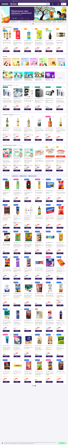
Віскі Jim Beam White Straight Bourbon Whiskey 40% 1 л (28, 130)
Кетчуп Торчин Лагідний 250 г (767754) (28, 322)
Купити (6, 51)
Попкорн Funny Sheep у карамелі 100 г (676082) (39, 296)
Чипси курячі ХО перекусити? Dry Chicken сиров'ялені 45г (61, 270)
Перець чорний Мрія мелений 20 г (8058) (6, 245)
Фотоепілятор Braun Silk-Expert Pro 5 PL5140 (28, 101)
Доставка (17, 1)
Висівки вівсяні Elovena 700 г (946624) (28, 348)
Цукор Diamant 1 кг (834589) (6, 296)
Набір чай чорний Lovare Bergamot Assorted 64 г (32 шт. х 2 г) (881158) (18, 348)
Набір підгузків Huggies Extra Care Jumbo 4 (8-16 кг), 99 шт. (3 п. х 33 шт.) (60, 161)
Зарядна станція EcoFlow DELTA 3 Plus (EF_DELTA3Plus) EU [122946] (39, 101)
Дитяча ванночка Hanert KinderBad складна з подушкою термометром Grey (17, 101)
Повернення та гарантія (27, 1)
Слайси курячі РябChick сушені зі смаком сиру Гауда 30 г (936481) (61, 399)
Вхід (52, 4)
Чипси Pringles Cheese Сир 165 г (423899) (39, 193)
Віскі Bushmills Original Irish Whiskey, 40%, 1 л (17, 130)
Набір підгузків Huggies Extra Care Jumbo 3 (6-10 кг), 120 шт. (50, 161)
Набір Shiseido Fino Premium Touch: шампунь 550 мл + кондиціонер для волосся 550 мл (27, 218)
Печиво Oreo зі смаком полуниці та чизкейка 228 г (50, 218)
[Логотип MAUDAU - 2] (5, 4)
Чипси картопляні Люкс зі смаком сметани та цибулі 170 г (28, 270)
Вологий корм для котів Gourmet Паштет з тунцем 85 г (7, 399)
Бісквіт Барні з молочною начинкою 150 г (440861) (49, 245)
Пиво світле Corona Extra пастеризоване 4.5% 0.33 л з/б (39, 130)
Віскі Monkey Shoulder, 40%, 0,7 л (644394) (49, 130)
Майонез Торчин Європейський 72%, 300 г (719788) (39, 245)
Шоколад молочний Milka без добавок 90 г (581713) (17, 270)
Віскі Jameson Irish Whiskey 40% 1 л (6, 130)
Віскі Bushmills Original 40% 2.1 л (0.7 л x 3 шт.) (7, 43)
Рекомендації (7, 175)
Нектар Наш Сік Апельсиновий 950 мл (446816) (60, 296)
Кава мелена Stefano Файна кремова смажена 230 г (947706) (18, 426)
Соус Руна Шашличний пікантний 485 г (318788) (28, 193)
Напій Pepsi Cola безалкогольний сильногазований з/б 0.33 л (17, 323)
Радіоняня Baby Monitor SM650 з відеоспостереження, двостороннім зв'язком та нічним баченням (50, 101)
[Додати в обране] (11, 29)
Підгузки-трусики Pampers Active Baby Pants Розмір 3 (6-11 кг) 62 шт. (7, 161)
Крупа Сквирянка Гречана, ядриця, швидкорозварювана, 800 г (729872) (39, 348)
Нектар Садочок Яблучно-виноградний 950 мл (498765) (39, 399)
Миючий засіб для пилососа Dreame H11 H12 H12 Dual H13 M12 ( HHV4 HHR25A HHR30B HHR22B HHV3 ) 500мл (60, 101)
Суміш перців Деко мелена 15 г (6, 373)
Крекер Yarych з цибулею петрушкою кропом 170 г (60, 348)
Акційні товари (33, 176)
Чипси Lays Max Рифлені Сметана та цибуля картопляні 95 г (18, 296)
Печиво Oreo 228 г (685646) (49, 193)
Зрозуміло (62, 443)
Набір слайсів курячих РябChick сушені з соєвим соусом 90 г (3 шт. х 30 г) (28, 296)
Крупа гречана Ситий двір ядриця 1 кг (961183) (6, 193)
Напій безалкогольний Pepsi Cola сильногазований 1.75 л (61, 323)
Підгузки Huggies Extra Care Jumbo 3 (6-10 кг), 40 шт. (39, 161)
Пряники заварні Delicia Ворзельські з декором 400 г (7, 218)
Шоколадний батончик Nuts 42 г (18, 373)
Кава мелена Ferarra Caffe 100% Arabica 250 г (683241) (17, 43)
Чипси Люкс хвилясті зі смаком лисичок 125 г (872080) (50, 373)
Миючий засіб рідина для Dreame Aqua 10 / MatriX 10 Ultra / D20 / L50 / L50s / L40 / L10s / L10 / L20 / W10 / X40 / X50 (7, 101)
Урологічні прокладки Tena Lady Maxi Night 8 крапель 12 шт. (50, 270)
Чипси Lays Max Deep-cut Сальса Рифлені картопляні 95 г (60, 218)
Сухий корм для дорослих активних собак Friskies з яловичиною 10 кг (60, 426)
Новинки (16, 176)
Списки (58, 4)
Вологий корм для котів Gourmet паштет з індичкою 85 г (18, 399)
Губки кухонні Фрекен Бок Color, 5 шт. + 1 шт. (39, 270)
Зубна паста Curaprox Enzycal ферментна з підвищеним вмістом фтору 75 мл (6, 348)
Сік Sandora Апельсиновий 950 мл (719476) (17, 218)
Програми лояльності (36, 1)
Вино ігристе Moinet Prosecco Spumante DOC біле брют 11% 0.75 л (50, 43)
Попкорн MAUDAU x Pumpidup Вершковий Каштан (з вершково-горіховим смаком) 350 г (39, 323)
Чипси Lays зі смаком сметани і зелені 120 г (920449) (7, 426)
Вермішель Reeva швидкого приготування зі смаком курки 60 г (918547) (18, 245)
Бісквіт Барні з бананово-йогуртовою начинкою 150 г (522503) (50, 426)
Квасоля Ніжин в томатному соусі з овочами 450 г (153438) (28, 399)
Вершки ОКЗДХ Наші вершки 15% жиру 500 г (50, 296)
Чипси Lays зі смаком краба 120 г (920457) (28, 373)
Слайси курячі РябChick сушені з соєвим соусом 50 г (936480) (7, 323)
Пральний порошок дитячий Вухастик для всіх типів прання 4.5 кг (39, 43)
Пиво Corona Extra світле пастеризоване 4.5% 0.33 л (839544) (60, 130)
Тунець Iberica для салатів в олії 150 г (59, 43)
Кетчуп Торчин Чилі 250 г (61, 373)
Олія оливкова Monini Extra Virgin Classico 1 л (39, 218)
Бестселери (24, 176)
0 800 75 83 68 (62, 1)
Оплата (21, 1)
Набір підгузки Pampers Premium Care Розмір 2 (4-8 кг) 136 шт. (28, 161)
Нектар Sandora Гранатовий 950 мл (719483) (27, 426)
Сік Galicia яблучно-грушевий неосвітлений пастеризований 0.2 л (61, 245)
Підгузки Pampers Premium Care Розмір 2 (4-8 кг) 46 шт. (17, 161)
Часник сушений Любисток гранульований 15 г (49, 348)
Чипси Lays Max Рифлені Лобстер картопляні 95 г (61, 193)
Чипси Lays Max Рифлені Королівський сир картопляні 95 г (39, 373)
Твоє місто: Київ (44, 1)
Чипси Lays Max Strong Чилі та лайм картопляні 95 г (7, 270)
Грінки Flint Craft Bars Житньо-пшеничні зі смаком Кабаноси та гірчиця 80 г (28, 245)
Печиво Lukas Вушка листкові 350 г (38, 425)
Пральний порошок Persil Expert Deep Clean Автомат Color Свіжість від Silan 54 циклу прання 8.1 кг (50, 323)
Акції (14, 1)
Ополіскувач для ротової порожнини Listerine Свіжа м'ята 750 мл (28, 43)
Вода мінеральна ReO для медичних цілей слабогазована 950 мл (50, 399)
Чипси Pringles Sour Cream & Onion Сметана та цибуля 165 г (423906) (18, 193)
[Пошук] (48, 4)
